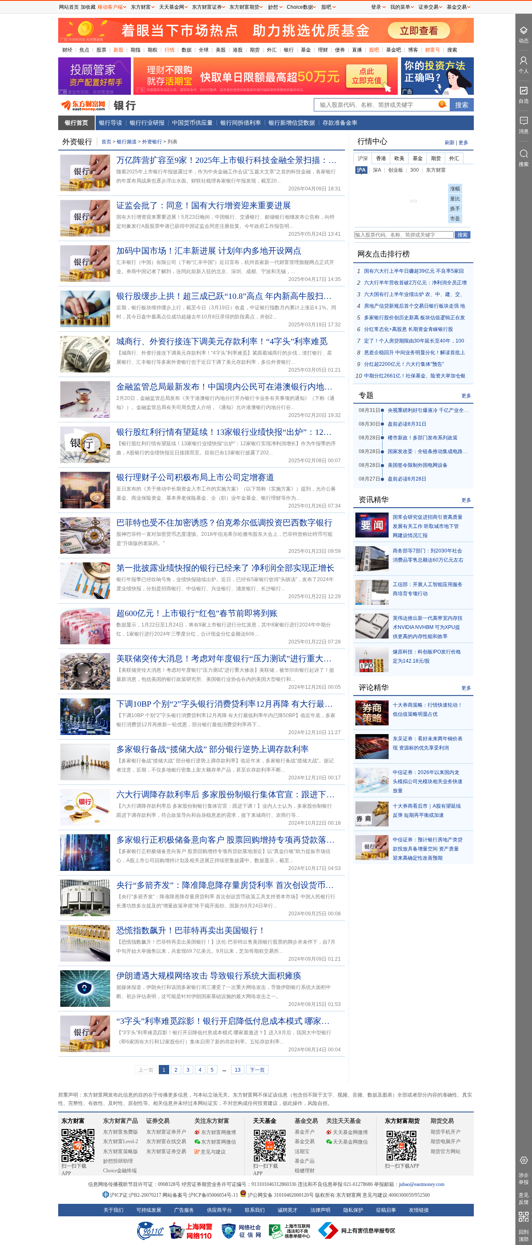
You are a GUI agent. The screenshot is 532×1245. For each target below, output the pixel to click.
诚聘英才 (288, 1210)
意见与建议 (213, 1152)
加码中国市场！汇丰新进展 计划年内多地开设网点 (208, 250)
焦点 (84, 50)
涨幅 (455, 189)
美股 (221, 50)
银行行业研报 (147, 122)
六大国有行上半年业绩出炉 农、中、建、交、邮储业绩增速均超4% (414, 295)
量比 (455, 199)
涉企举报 (524, 1178)
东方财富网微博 (218, 1132)
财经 (67, 50)
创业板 (395, 170)
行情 (170, 50)
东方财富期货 (402, 1121)
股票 (101, 50)
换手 (455, 209)
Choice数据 (300, 7)
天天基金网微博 (350, 1132)
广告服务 (184, 1210)
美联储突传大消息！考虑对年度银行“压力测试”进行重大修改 (226, 658)
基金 (306, 50)
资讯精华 (374, 500)
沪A (361, 170)
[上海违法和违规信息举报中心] (291, 1230)
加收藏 (88, 7)
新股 (118, 50)
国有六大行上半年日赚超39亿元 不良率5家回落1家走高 (414, 272)
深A (377, 170)
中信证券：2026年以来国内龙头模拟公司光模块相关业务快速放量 (428, 781)
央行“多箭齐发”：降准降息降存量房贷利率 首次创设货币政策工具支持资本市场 (226, 885)
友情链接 (419, 1210)
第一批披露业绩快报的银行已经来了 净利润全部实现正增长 (225, 567)
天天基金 (264, 1121)
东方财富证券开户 (166, 1132)
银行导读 (110, 122)
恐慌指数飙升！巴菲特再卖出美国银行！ (191, 930)
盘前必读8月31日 (407, 424)
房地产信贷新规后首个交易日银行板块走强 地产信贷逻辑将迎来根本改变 (414, 307)
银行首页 (76, 122)
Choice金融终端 (120, 1171)
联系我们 (255, 1210)
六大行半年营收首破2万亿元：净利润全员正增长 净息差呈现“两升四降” (415, 284)
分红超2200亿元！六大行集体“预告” (404, 364)
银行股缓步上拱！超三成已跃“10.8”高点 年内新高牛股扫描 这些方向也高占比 (226, 296)
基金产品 (305, 1161)
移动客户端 (110, 7)
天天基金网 (171, 7)
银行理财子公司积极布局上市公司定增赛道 (195, 477)
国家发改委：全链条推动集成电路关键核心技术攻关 (445, 451)
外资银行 (152, 142)
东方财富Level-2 (120, 1141)
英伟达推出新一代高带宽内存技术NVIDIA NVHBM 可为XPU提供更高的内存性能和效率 (428, 627)
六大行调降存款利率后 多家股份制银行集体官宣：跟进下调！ (226, 794)
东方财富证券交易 (166, 1151)
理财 (323, 50)
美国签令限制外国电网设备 (418, 465)
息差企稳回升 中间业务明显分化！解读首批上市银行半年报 (414, 354)
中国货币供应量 (192, 122)
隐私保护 (353, 1210)
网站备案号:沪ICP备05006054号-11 (201, 1195)
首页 (106, 142)
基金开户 (305, 1132)
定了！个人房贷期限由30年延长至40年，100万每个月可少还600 (414, 342)
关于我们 (113, 1210)
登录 (376, 7)
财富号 (432, 50)
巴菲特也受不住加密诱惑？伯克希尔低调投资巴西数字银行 (224, 522)
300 (414, 170)
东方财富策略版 (120, 1151)
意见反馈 (524, 1198)
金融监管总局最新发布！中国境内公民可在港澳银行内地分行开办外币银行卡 (226, 386)
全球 (204, 50)
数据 (187, 50)
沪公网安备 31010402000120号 (281, 1195)
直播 (357, 50)
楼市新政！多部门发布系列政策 (423, 438)
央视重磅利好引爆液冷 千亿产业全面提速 (433, 410)
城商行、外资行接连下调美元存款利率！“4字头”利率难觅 (222, 341)
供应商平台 (219, 1210)
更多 (463, 142)
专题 (366, 395)
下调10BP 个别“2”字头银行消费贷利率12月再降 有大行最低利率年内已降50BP (226, 703)
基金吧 (393, 50)
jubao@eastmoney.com (421, 1184)
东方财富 (436, 170)
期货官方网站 (446, 1151)
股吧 (374, 50)
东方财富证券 (207, 7)
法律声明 (320, 1210)
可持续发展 (148, 1210)
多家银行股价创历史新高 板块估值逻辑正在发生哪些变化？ (414, 319)
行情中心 (372, 141)
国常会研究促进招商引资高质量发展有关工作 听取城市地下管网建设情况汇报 (428, 526)
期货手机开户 (446, 1132)
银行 (289, 50)
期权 (153, 50)
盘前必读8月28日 (407, 479)
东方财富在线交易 (166, 1141)
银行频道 (127, 142)
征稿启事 (386, 1210)
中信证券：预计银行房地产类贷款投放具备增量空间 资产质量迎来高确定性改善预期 (428, 849)
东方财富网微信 (218, 1142)
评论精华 (374, 687)
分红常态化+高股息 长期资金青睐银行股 (408, 329)
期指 (135, 50)
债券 (340, 50)
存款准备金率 (340, 122)
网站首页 (69, 7)
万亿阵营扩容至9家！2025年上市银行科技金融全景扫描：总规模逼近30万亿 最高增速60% (226, 160)
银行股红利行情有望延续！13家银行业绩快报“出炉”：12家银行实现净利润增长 (226, 431)
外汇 (272, 50)
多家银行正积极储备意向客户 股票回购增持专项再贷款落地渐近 (226, 839)
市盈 (455, 219)
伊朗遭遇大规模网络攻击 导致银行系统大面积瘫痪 (208, 975)
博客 (413, 50)
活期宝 (302, 1151)
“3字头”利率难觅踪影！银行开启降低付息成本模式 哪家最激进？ (226, 1021)
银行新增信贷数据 (291, 122)
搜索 (452, 50)
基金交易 (305, 1141)
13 (238, 1070)
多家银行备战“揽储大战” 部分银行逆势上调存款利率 (212, 749)
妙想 (273, 7)
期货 (255, 50)
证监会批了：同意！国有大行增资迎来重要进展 (203, 205)
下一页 (257, 1070)
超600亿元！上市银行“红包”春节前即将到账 (197, 613)
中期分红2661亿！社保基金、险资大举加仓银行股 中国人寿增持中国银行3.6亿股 (415, 377)
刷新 (450, 142)
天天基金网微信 (350, 1142)
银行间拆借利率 (240, 122)
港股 (238, 50)
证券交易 (428, 7)
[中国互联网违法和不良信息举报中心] (357, 1230)
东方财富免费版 (120, 1132)
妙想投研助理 (118, 1161)
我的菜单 (400, 7)
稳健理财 (305, 1171)
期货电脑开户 (446, 1141)
